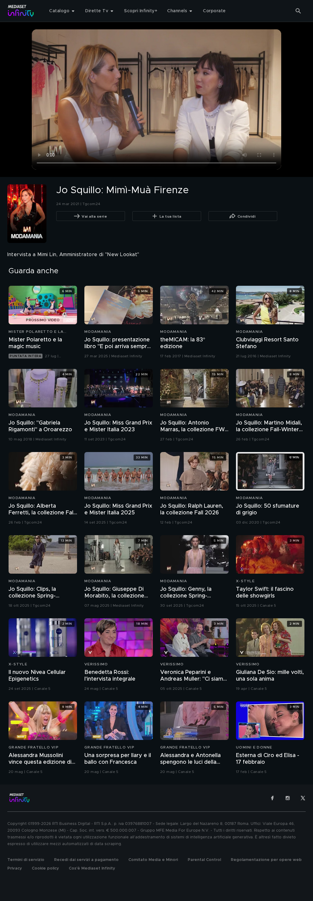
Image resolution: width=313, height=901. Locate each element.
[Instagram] (287, 798)
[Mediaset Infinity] (21, 11)
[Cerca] (298, 11)
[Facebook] (272, 798)
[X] (303, 798)
